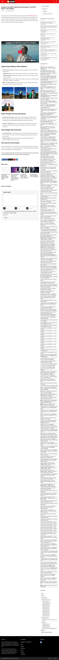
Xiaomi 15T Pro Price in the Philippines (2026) (49, 385)
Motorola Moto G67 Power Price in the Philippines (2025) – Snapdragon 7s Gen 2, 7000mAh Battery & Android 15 (48, 238)
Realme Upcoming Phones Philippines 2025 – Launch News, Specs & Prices (48, 270)
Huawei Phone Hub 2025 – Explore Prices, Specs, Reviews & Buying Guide (48, 179)
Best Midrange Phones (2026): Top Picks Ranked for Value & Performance (48, 162)
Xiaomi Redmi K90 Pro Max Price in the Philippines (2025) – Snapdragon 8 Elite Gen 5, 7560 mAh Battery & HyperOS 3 (49, 394)
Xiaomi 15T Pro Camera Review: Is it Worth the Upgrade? (48, 384)
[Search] (53, 1)
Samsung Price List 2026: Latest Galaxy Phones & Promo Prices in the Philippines (48, 295)
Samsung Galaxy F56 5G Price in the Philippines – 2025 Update (47, 292)
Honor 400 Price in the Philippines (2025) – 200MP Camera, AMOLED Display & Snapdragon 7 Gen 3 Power (48, 114)
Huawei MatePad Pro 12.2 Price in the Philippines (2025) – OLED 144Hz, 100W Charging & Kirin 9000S (47, 127)
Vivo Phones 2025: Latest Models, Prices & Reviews (48, 353)
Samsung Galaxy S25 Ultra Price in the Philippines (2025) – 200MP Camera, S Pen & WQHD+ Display (48, 498)
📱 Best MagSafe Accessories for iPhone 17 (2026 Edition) (49, 586)
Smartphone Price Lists (46, 599)
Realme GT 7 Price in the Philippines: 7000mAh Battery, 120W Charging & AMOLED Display (49, 443)
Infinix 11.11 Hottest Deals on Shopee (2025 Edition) (48, 194)
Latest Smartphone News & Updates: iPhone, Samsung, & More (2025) (49, 233)
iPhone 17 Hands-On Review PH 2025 (47, 218)
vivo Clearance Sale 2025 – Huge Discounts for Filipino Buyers (48, 350)
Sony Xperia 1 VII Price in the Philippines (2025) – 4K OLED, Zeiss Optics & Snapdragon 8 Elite (48, 507)
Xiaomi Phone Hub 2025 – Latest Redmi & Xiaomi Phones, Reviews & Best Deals (48, 372)
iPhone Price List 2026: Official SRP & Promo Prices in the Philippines (48, 227)
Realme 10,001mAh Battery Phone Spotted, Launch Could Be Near (48, 58)
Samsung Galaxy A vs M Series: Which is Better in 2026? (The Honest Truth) (48, 283)
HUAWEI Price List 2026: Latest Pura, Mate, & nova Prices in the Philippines (49, 185)
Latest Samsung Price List (46, 602)
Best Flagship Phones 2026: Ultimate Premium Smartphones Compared (47, 157)
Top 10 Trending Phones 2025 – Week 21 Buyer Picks (48, 514)
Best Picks (44, 622)
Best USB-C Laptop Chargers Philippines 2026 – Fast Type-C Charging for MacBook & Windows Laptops (49, 102)
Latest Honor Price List (45, 614)
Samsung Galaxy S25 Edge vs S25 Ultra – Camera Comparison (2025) (48, 489)
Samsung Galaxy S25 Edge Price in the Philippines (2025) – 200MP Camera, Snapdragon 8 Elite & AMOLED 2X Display (48, 485)
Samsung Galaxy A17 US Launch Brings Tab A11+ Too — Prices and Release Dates (48, 50)
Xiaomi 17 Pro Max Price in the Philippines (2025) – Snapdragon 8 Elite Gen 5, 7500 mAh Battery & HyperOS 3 (49, 388)
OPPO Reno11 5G (33, 15)
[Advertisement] (20, 33)
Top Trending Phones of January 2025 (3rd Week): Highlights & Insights (48, 323)
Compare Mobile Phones (45, 107)
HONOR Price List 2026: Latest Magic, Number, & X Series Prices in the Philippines (48, 177)
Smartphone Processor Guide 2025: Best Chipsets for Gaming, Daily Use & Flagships (48, 310)
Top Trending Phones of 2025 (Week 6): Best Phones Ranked (49, 321)
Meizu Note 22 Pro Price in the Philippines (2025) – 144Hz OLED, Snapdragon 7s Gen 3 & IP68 (48, 415)
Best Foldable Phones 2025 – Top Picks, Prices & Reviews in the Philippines (48, 160)
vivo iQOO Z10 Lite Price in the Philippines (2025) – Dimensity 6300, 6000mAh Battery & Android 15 (49, 556)
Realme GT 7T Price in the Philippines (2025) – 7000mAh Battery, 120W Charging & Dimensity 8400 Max (48, 447)
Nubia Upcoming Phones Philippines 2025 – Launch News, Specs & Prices (48, 250)
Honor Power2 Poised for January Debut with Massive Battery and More (49, 46)
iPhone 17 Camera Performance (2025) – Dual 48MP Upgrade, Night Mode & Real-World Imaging (49, 213)
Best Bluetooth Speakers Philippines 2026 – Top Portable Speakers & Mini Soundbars (48, 77)
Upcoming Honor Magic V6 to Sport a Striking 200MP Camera (47, 38)
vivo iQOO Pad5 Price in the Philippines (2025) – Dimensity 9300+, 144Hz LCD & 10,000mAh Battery (49, 552)
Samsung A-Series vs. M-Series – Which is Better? (48, 280)
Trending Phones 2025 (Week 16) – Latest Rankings (48, 339)
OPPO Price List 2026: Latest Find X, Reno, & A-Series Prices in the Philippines (48, 259)
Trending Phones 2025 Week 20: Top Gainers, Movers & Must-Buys (49, 520)
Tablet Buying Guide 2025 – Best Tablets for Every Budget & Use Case (48, 96)
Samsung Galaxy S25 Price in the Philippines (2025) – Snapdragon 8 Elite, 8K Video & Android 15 (48, 494)
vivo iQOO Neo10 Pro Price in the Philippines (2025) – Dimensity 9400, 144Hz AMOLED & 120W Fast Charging (48, 548)
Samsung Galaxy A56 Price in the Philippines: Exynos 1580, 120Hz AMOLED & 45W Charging (48, 475)
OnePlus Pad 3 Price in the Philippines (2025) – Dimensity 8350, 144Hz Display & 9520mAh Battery (48, 430)
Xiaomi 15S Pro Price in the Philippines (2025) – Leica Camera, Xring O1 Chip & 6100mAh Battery (49, 569)
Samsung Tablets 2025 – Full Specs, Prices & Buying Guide (49, 504)
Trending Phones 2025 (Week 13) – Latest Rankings (48, 337)
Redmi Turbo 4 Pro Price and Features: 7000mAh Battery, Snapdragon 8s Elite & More (48, 380)
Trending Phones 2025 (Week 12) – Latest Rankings (48, 334)
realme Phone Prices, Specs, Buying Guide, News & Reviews (48, 264)
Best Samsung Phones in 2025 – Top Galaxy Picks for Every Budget (48, 277)
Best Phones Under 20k (46, 626)
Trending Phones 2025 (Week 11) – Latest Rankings (48, 331)
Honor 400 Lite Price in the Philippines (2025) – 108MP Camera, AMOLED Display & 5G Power (48, 110)
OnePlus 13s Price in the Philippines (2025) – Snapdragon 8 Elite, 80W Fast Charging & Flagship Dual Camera (48, 421)
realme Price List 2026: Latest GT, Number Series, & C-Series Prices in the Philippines (48, 267)
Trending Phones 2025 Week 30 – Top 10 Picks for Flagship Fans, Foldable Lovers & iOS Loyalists (48, 533)
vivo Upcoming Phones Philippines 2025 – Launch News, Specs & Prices (48, 362)
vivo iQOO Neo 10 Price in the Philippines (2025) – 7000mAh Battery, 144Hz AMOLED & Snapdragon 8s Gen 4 (49, 544)
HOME (42, 593)
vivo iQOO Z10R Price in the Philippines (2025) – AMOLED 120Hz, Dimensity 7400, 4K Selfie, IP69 (49, 559)
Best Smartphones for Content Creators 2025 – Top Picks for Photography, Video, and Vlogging (48, 168)
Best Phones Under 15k (46, 625)
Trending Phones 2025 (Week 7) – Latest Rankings (48, 342)
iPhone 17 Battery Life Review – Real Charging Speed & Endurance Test (47, 210)
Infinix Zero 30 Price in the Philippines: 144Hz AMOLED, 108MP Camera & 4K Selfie (48, 144)
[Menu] (2, 1)
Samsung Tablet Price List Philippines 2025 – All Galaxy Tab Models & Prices (49, 501)
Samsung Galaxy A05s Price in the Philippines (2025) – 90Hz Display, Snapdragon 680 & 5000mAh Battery (49, 460)
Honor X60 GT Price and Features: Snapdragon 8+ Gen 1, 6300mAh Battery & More (48, 124)
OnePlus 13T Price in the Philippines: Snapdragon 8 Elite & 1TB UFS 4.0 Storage (48, 425)
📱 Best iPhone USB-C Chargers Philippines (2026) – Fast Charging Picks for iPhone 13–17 (48, 582)
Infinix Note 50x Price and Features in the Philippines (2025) (48, 199)
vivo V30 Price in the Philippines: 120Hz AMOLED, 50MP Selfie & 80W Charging (47, 566)
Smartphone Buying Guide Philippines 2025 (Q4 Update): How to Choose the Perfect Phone (48, 304)
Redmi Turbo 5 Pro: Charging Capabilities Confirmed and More (48, 42)
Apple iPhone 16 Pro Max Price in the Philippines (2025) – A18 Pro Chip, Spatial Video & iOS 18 (48, 68)
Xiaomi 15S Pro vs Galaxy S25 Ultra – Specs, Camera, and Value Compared (48, 572)
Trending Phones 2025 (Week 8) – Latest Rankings (48, 345)
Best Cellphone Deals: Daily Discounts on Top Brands (49, 620)
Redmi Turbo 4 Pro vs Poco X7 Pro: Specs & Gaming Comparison (48, 454)
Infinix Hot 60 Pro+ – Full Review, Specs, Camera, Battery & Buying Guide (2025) (48, 138)
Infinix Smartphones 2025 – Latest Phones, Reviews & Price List (48, 196)
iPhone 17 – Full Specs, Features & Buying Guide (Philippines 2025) (48, 147)
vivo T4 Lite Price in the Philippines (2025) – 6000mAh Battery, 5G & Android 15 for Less (48, 563)
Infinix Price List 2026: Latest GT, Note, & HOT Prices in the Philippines (48, 201)
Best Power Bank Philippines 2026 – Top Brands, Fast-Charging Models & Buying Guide (48, 88)
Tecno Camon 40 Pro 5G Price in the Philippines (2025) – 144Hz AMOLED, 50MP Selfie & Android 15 (48, 511)
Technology (44, 8)
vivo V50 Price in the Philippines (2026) (47, 365)
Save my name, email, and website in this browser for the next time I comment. (21, 211)
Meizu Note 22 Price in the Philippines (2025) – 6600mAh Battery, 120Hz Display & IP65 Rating (48, 411)
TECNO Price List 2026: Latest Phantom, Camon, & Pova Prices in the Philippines (48, 315)
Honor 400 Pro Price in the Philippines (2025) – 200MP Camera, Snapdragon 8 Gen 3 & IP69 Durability (48, 117)
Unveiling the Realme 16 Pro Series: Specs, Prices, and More (24, 176)
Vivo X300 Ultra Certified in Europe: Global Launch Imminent (48, 54)
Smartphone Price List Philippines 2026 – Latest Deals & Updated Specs (48, 307)
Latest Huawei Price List (46, 611)
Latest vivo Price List (45, 601)
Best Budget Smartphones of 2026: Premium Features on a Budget (49, 154)
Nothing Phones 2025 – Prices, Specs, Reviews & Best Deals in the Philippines (47, 244)
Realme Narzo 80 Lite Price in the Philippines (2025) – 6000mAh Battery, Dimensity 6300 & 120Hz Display (49, 451)
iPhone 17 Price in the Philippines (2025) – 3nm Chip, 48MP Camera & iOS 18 (48, 221)
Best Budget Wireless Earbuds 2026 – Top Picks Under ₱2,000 (48, 79)
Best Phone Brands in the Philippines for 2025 (49, 628)
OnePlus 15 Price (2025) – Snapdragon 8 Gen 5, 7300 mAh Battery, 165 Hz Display (48, 428)
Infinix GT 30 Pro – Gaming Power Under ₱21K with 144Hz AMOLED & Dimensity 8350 (49, 131)
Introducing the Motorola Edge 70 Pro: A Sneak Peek (34, 175)
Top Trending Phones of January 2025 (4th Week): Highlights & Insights (48, 326)
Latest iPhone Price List (46, 604)
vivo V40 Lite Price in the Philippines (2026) (48, 363)
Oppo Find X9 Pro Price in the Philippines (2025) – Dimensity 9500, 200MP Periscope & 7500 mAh (49, 255)
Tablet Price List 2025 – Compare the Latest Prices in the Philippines (49, 99)
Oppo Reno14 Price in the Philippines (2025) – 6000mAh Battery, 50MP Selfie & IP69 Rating (49, 437)
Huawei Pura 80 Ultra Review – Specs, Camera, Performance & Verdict (47, 188)
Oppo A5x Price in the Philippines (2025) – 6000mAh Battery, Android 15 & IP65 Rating (48, 434)
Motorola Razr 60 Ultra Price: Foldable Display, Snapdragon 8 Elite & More (47, 242)
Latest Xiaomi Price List (46, 605)
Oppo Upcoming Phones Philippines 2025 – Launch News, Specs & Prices (48, 262)
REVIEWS (42, 630)
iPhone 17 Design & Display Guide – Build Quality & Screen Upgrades (48, 217)
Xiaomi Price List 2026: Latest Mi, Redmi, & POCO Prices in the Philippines (48, 392)
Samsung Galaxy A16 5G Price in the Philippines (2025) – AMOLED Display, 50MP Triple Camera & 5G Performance (48, 471)
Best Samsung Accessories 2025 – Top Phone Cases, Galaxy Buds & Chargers (48, 91)
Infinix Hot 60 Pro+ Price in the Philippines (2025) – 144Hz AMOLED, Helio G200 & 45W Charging (48, 140)
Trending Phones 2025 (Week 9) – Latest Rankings (48, 348)
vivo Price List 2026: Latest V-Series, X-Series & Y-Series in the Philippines (48, 359)
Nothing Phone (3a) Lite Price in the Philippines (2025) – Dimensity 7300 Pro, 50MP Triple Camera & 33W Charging (48, 247)
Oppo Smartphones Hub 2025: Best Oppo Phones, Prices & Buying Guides (48, 253)
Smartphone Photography (47, 13)
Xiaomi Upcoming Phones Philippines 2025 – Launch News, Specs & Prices (48, 398)
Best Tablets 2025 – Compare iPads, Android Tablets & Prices (49, 94)
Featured (42, 595)
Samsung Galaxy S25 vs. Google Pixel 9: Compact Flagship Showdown (47, 272)
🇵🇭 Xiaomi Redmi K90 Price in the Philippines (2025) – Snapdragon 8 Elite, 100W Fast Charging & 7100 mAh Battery (48, 401)
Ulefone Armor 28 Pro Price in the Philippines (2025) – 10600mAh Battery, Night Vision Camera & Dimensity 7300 (49, 541)
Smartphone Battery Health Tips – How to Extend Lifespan (48, 301)
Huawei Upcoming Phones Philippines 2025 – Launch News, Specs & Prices (48, 191)
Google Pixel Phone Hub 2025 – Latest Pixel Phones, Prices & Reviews (48, 172)
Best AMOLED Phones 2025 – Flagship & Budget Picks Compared (48, 74)
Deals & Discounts (45, 617)
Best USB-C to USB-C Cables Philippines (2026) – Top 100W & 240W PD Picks (48, 105)
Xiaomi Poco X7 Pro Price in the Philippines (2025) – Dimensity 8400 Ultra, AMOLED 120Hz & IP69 (48, 579)
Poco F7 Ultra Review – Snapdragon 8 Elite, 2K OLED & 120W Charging (48, 377)
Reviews (44, 11)
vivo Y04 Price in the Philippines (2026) (47, 367)
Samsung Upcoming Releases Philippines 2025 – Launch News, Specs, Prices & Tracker (48, 297)
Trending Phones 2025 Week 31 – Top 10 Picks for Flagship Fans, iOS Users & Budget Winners (48, 537)
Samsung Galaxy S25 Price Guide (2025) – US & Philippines (49, 491)
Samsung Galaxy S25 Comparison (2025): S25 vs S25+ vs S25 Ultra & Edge (48, 478)
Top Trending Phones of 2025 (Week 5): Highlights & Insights (48, 318)
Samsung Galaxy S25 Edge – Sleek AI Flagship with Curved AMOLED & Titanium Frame (48, 481)
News (5, 4)
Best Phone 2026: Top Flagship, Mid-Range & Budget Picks (48, 165)
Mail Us (55, 658)
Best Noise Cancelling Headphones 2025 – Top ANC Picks (48, 85)
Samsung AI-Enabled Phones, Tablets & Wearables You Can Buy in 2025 (48, 457)
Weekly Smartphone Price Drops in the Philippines (47, 369)
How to (22, 650)
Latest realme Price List (46, 608)
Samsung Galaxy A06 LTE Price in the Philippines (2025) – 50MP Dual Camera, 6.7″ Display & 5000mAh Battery (48, 467)
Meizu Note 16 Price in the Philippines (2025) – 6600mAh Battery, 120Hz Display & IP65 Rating (48, 407)
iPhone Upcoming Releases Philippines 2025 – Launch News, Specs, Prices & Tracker (48, 230)
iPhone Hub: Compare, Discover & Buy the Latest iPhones (48, 204)
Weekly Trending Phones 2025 (46, 632)
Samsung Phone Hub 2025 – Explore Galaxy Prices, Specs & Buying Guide (48, 275)
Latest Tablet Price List (45, 615)
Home (2, 4)
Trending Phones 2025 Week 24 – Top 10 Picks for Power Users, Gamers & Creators (48, 528)
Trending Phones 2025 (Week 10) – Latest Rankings (48, 329)
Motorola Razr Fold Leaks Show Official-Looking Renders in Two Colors (5, 177)
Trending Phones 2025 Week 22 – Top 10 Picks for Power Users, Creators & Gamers (48, 522)
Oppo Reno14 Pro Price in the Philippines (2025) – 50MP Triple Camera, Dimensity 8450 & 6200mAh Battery (49, 439)
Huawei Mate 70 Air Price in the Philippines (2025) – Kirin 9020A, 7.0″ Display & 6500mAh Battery (48, 182)
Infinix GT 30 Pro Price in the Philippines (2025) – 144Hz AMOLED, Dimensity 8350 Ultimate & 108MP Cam (48, 134)
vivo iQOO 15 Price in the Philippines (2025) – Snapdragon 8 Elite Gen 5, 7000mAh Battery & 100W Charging (48, 355)
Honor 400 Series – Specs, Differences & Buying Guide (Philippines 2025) (48, 121)
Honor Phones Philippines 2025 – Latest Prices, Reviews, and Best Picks (48, 174)
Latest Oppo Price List (45, 607)
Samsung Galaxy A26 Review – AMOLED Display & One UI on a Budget (48, 289)
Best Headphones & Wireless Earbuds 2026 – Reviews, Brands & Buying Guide (49, 82)
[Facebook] (41, 642)
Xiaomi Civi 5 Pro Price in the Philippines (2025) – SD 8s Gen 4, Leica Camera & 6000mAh (48, 575)
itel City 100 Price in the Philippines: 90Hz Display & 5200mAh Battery (48, 149)
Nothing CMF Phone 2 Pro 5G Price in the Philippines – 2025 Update (48, 418)
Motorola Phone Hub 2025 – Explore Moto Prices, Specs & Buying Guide (48, 235)
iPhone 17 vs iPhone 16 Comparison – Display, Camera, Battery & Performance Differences (48, 224)
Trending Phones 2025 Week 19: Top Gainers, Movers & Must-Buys (49, 517)
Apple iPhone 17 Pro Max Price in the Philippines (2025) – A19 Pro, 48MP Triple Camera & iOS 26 (48, 206)
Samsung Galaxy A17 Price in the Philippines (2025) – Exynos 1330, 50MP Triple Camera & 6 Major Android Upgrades (49, 285)
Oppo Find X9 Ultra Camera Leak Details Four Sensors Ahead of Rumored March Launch (15, 177)
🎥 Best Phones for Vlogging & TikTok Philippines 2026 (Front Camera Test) (47, 405)
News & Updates (44, 597)
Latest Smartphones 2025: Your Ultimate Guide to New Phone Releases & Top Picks (48, 152)
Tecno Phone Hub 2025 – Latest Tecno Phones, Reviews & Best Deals (47, 313)
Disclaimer (50, 658)
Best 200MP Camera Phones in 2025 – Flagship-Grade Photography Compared (47, 71)
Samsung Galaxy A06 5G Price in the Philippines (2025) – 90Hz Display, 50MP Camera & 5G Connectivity (47, 464)
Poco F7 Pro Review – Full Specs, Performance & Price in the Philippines (47, 374)
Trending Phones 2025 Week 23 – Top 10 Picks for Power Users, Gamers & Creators (48, 525)
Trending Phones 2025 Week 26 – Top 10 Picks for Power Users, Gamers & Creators (48, 530)
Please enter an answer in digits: (9, 212)
